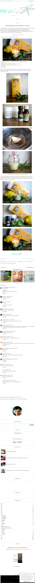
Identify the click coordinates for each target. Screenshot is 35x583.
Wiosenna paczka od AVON (10, 464)
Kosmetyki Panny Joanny (7, 348)
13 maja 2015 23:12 (12, 287)
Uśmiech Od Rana (6, 380)
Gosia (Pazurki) (5, 319)
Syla (3, 301)
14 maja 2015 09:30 (9, 314)
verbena (14, 263)
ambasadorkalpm (4, 261)
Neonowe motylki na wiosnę (11, 451)
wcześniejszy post (30, 267)
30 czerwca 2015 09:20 (12, 380)
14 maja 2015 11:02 (12, 331)
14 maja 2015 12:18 (10, 336)
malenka (4, 314)
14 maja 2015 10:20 (11, 319)
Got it (29, 581)
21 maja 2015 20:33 (10, 375)
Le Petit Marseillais (20, 261)
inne (15, 261)
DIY (8, 261)
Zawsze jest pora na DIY (29, 282)
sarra (3, 369)
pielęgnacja (3, 263)
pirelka (4, 364)
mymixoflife (31, 261)
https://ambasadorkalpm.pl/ (17, 34)
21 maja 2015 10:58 (8, 369)
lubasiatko (4, 336)
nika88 (4, 353)
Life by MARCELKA (6, 287)
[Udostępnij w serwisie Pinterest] (33, 258)
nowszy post (3, 267)
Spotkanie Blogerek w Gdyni (5, 526)
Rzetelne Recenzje (6, 331)
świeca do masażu (9, 263)
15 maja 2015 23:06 (8, 364)
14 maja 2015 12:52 (14, 348)
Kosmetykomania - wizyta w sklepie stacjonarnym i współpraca (17, 470)
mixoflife (26, 261)
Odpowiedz (4, 293)
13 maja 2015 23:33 (10, 296)
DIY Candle (12, 261)
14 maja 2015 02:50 (7, 301)
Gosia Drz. (4, 296)
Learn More (25, 581)
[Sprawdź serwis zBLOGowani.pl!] (17, 566)
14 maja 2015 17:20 (8, 353)
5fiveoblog (4, 375)
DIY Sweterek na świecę (6, 282)
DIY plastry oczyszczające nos (17, 283)
